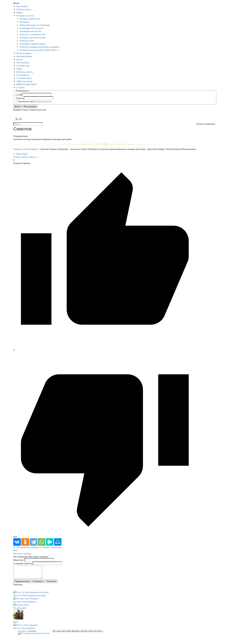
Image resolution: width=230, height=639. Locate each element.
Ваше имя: (18, 560)
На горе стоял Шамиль (24, 601)
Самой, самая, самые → (25, 156)
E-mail (18, 94)
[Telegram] (33, 542)
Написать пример (22, 553)
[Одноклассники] (25, 542)
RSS (15, 550)
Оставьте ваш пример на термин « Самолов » (39, 547)
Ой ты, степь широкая (24, 628)
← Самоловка (20, 153)
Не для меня (19, 607)
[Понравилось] (104, 346)
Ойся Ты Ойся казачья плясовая (29, 595)
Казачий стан (24, 631)
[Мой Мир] (57, 542)
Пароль (19, 98)
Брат (15, 621)
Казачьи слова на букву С (26, 149)
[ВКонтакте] (17, 542)
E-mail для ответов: (22, 563)
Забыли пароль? (44, 101)
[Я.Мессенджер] (49, 542)
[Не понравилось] (104, 533)
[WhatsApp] (41, 542)
